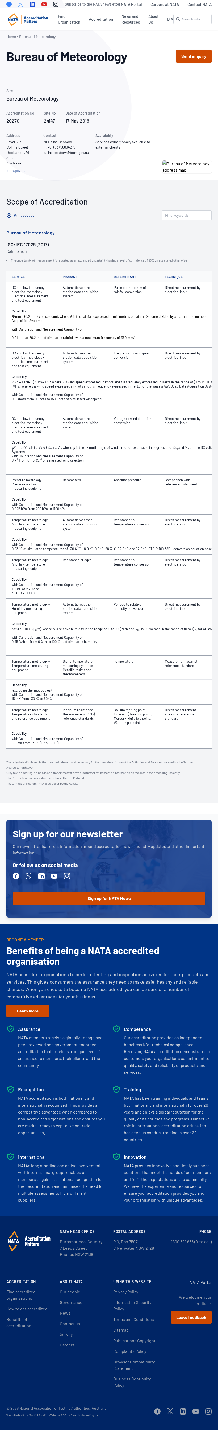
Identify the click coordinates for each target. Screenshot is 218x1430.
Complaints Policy (129, 1351)
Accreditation (101, 19)
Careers (67, 1344)
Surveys (67, 1334)
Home (11, 36)
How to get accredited (27, 1308)
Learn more (28, 1010)
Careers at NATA (164, 4)
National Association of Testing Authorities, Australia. (63, 1408)
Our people (70, 1291)
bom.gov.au (16, 170)
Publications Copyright (134, 1340)
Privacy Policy (125, 1291)
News (65, 1312)
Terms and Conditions (133, 1319)
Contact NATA (199, 4)
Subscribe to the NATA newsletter (92, 4)
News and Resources (130, 19)
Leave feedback (191, 1317)
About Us (153, 19)
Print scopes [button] (24, 215)
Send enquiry (193, 56)
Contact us (70, 1323)
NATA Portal (131, 4)
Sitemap (121, 1329)
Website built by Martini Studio (27, 1415)
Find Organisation (69, 19)
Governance (71, 1302)
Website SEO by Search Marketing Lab (74, 1415)
